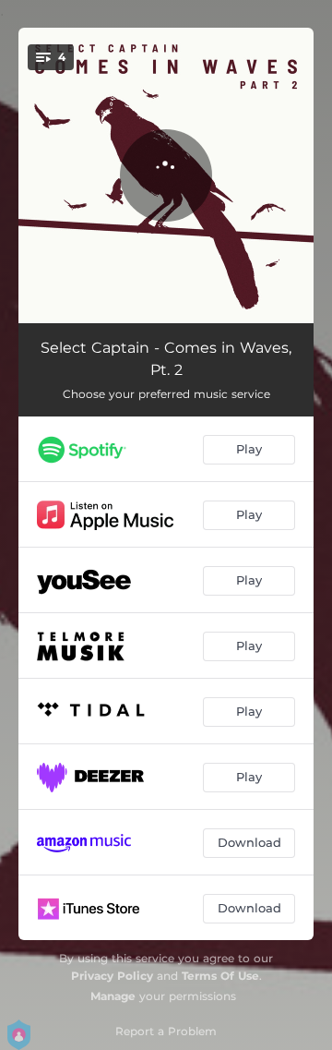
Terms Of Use (220, 976)
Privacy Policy (112, 976)
